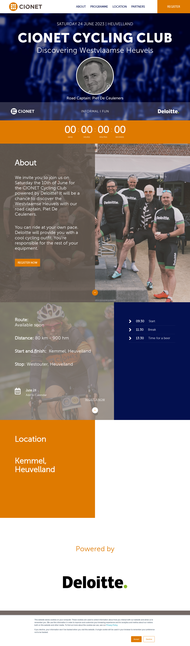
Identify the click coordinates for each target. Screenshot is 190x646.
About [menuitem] (81, 6)
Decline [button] (149, 639)
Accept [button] (136, 639)
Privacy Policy (111, 625)
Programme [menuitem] (99, 6)
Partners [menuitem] (138, 6)
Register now (95, 399)
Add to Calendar (36, 395)
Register (173, 6)
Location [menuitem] (120, 6)
